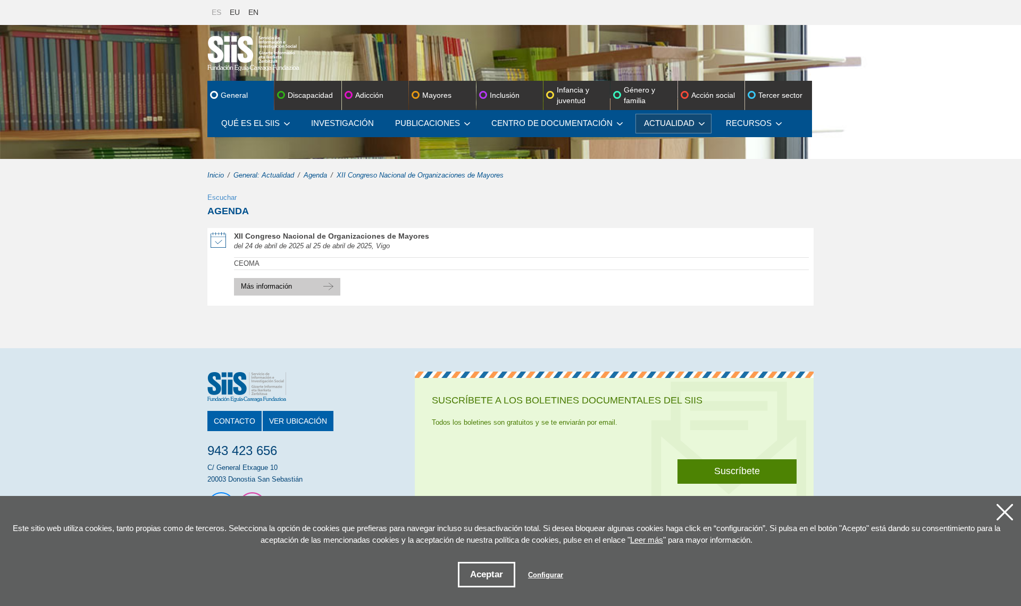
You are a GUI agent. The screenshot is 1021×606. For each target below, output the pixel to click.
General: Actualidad (263, 175)
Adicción (369, 95)
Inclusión (505, 95)
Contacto (234, 421)
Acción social (713, 95)
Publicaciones (427, 123)
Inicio (215, 175)
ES (216, 12)
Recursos (749, 123)
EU (235, 12)
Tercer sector (780, 95)
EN (253, 12)
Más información (287, 284)
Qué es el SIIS (250, 123)
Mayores (436, 95)
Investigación (342, 123)
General (234, 95)
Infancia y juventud (573, 95)
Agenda (315, 175)
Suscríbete (737, 471)
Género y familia (639, 95)
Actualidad (669, 123)
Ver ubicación (298, 421)
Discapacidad (310, 95)
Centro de (552, 123)
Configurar (545, 575)
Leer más (646, 539)
